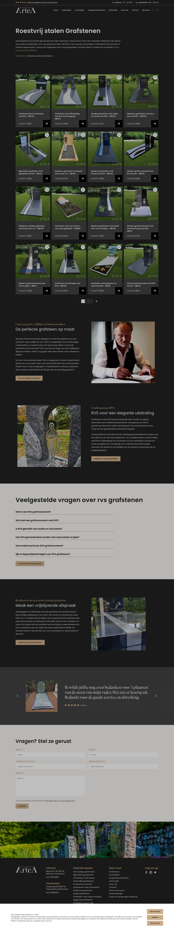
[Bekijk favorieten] (157, 10)
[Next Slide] (156, 696)
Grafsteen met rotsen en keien (87, 896)
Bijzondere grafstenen (83, 875)
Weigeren (155, 917)
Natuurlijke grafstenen (83, 881)
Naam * (20, 749)
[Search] (153, 10)
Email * (93, 749)
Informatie (113, 10)
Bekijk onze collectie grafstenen (106, 459)
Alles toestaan (155, 911)
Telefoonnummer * (26, 761)
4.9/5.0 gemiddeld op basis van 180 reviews (42, 2)
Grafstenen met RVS (82, 884)
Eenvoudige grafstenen (84, 871)
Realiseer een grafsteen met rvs (30, 642)
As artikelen (79, 10)
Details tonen (155, 923)
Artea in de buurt (116, 890)
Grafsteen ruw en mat (83, 903)
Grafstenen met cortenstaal (86, 887)
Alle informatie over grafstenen (29, 564)
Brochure (146, 10)
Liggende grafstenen (83, 900)
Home (55, 10)
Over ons (124, 10)
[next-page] (96, 301)
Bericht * (20, 773)
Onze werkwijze (116, 893)
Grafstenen (66, 10)
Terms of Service (66, 801)
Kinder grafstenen (81, 893)
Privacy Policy (53, 801)
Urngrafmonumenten (96, 10)
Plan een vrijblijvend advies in (29, 378)
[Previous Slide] (18, 696)
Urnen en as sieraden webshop (123, 896)
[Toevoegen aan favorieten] (47, 77)
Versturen (22, 806)
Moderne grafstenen (82, 890)
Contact (135, 10)
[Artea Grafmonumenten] (26, 10)
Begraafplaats (97, 761)
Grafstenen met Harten (84, 878)
